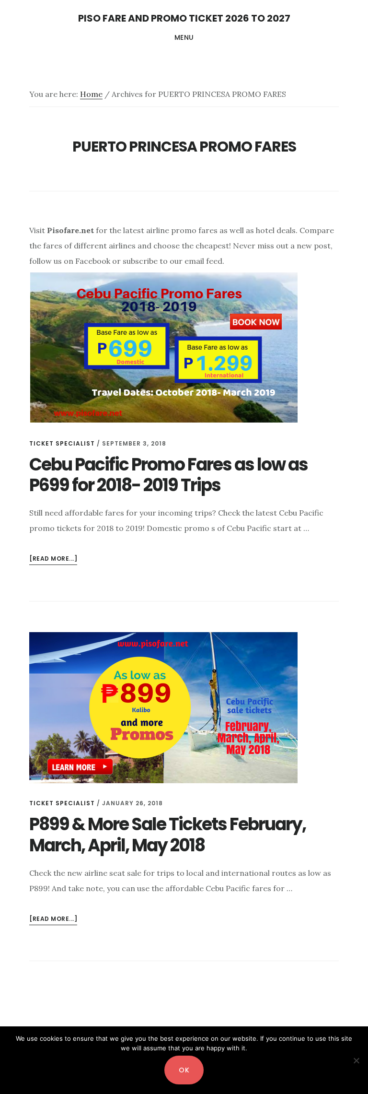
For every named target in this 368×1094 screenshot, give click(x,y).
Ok (184, 1070)
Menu (184, 37)
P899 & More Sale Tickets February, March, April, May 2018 (167, 834)
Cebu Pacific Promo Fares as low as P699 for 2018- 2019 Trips (168, 474)
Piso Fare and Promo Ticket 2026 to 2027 (184, 18)
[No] (356, 1060)
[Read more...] (53, 559)
